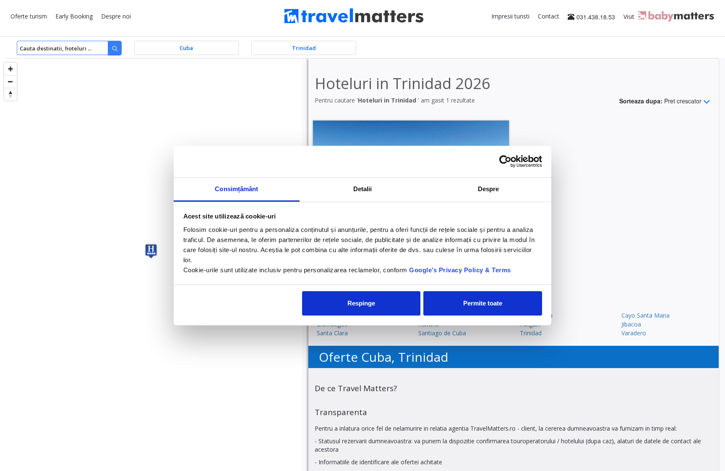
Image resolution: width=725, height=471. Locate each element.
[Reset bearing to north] (10, 94)
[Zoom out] (10, 81)
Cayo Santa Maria (645, 315)
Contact (548, 16)
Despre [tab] (488, 188)
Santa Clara (332, 333)
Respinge (361, 303)
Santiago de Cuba (442, 333)
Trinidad (531, 333)
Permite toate (482, 303)
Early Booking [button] (74, 16)
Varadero (633, 333)
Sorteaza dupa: (660, 100)
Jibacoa (631, 324)
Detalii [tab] (362, 188)
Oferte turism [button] (28, 16)
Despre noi (116, 16)
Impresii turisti (510, 16)
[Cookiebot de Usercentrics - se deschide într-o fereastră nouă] (505, 161)
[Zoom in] (10, 69)
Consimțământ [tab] (236, 188)
